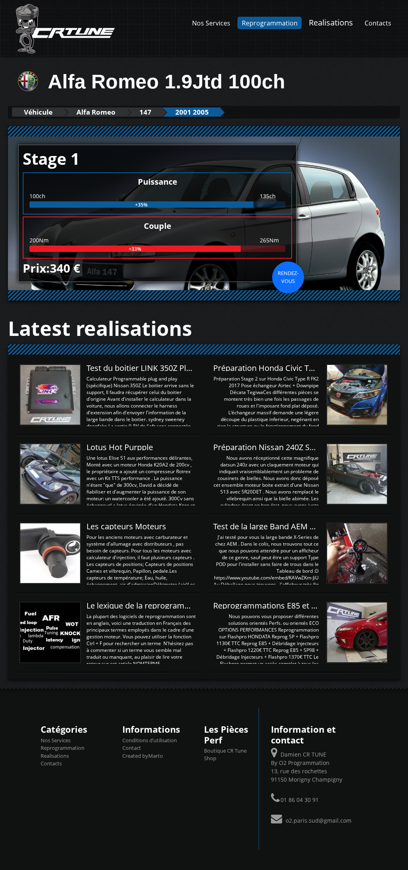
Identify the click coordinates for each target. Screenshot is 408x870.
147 (145, 112)
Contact (131, 747)
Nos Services (211, 22)
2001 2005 (192, 112)
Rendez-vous (288, 277)
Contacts (378, 22)
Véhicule (38, 112)
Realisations (331, 22)
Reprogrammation (270, 22)
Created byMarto (142, 755)
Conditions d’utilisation (149, 740)
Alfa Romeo (96, 112)
